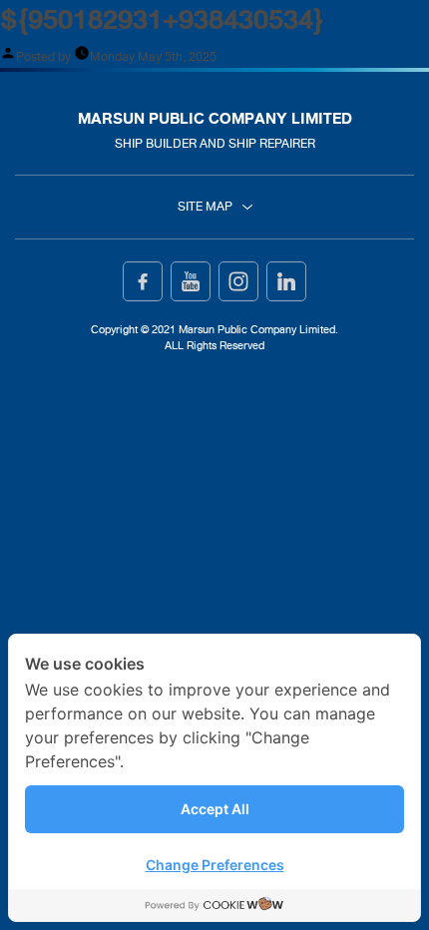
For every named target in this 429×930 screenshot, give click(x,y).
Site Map (205, 207)
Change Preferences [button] (215, 864)
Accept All (215, 808)
